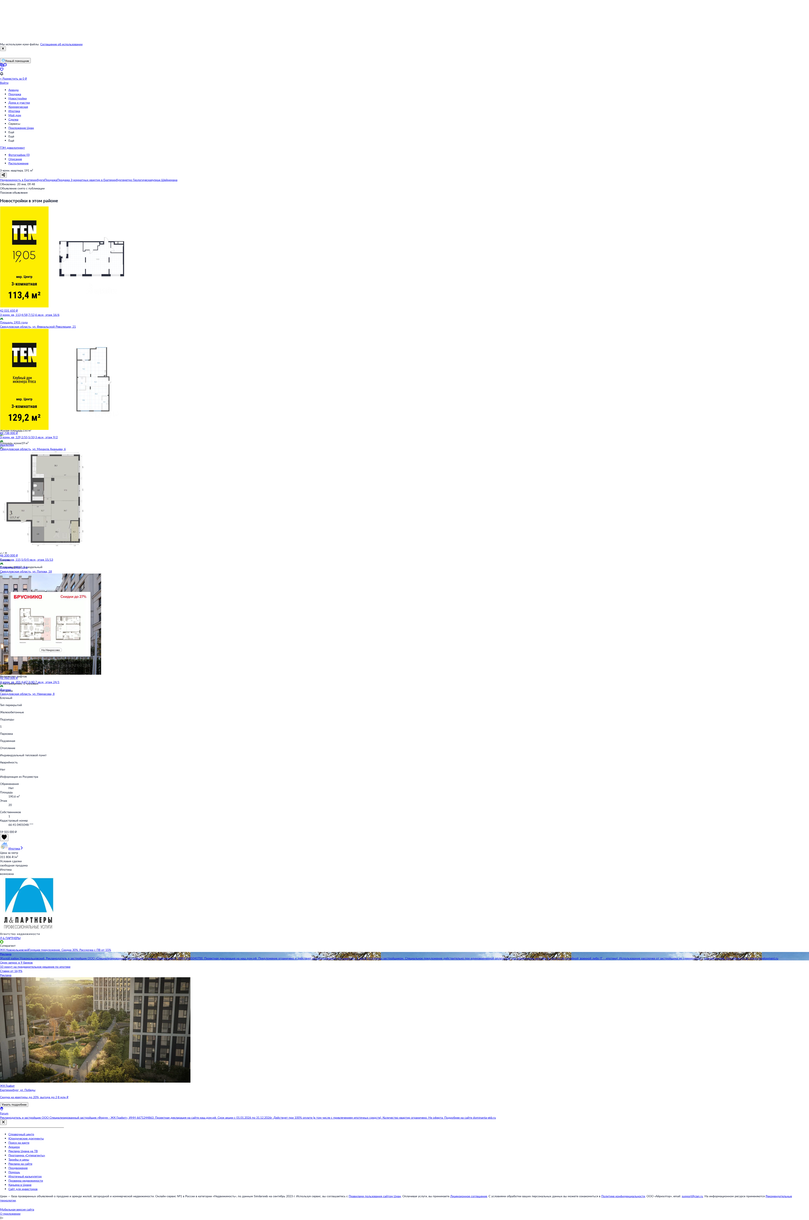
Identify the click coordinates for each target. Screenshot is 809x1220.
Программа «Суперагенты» (26, 1155)
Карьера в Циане (19, 1185)
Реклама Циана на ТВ (23, 1151)
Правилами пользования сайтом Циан (375, 1196)
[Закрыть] (3, 48)
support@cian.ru (692, 1196)
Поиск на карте (18, 1143)
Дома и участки (19, 103)
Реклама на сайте (20, 1164)
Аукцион (14, 1147)
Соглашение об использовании (61, 44)
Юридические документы (26, 1138)
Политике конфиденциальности (623, 1196)
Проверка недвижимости (25, 1180)
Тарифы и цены (18, 1159)
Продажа (14, 94)
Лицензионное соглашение (468, 1196)
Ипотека (14, 111)
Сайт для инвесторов (23, 1189)
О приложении (10, 1214)
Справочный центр (21, 1134)
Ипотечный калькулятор (25, 1176)
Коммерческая (18, 107)
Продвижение (18, 1168)
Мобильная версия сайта (17, 1209)
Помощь (14, 1172)
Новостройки (17, 98)
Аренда (13, 90)
